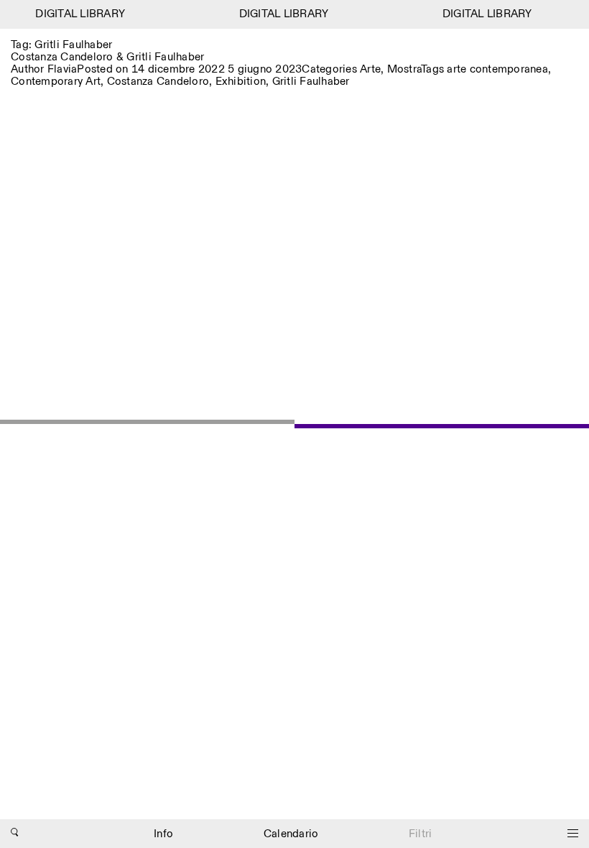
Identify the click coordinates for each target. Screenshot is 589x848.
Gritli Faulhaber (311, 81)
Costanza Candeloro (158, 81)
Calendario (291, 834)
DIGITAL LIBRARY (78, 14)
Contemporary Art (56, 81)
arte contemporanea (497, 69)
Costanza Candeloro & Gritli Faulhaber (107, 57)
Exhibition (240, 81)
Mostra (404, 69)
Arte (370, 69)
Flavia (62, 69)
